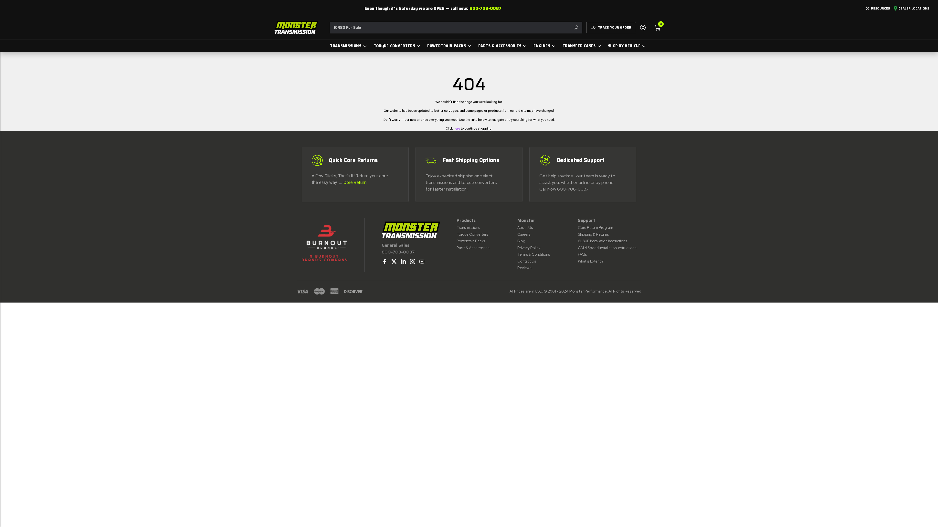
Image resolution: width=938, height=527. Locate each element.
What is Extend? (591, 261)
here (457, 128)
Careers (523, 234)
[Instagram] (413, 261)
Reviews (524, 267)
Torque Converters (472, 234)
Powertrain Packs (471, 241)
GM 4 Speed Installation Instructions (607, 247)
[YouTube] (422, 261)
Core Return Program (595, 227)
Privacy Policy (528, 247)
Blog (521, 241)
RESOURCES (880, 8)
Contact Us (526, 261)
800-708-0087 (485, 8)
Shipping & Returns (593, 234)
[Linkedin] (403, 261)
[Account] (643, 27)
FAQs (582, 254)
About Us (525, 227)
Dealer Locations (913, 8)
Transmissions (468, 227)
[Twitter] (394, 261)
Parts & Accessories (473, 247)
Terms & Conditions (533, 254)
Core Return (355, 182)
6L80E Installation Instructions (602, 241)
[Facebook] (385, 261)
